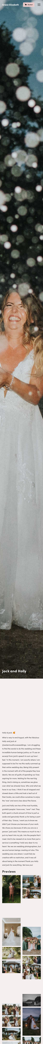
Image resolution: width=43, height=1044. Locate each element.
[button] (38, 4)
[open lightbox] (11, 889)
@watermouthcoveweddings (14, 745)
